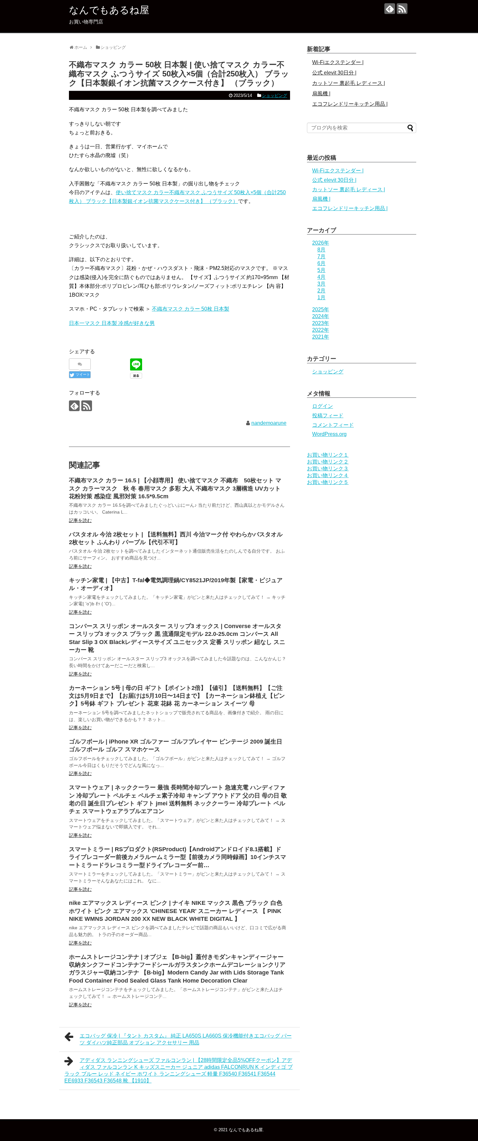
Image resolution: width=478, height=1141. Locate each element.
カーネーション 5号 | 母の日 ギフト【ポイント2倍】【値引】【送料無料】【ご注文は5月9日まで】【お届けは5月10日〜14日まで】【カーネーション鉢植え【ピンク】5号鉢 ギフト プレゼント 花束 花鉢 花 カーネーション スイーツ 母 (177, 696)
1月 (321, 297)
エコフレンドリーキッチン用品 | (350, 104)
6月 (321, 263)
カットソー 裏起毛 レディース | (348, 83)
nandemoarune (268, 423)
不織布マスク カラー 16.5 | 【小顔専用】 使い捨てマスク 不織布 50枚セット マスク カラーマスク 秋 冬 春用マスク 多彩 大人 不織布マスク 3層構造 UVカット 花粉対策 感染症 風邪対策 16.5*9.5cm (175, 488)
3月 (321, 284)
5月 (321, 270)
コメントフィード (333, 425)
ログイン (322, 406)
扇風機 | (321, 93)
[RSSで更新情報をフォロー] (402, 8)
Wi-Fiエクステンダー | (338, 62)
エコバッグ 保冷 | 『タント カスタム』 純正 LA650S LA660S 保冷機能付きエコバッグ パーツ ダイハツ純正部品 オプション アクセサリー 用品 (186, 1039)
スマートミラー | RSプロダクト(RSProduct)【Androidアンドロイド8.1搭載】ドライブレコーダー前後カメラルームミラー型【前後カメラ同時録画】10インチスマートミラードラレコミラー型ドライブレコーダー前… (177, 857)
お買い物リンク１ (328, 455)
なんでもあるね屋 (109, 10)
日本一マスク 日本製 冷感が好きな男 (112, 323)
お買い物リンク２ (328, 461)
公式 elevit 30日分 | (334, 72)
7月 (321, 256)
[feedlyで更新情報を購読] (389, 8)
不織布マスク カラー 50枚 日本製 (190, 309)
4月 (321, 277)
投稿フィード (327, 415)
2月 (321, 290)
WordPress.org (329, 434)
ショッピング (274, 95)
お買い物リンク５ (328, 482)
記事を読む (80, 520)
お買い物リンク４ (328, 475)
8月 (321, 249)
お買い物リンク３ (328, 468)
